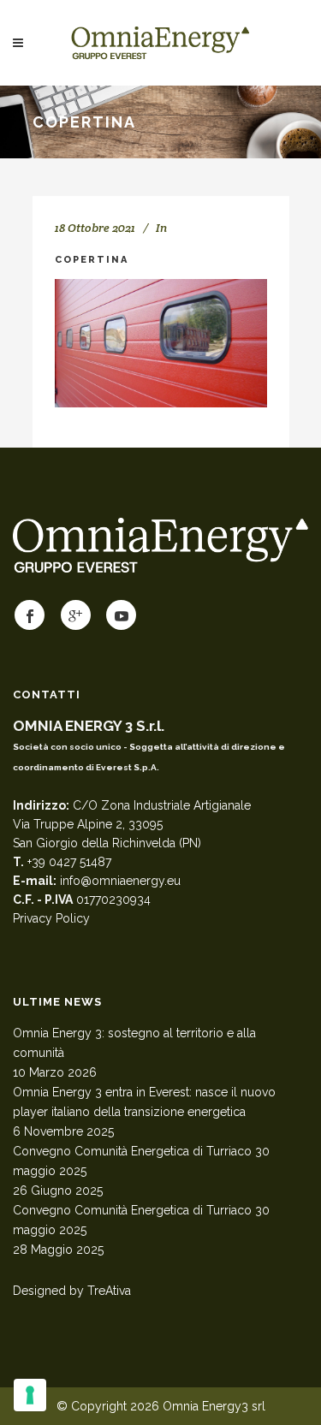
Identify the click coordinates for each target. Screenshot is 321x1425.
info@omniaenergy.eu (120, 881)
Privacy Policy (51, 918)
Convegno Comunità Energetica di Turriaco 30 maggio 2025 (141, 1161)
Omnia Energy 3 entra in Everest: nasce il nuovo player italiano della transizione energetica (144, 1102)
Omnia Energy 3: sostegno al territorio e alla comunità (134, 1043)
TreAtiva (109, 1290)
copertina (91, 259)
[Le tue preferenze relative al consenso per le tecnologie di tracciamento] (30, 1395)
